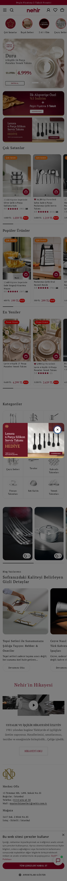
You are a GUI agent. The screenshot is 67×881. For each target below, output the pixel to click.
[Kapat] (57, 429)
